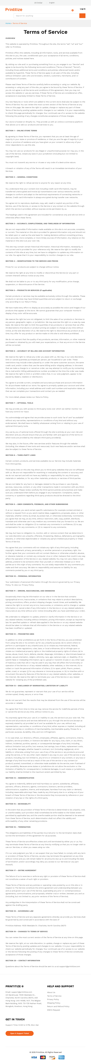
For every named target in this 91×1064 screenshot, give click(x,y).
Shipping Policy (53, 1003)
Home (8, 23)
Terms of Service (54, 996)
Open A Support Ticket (19, 1033)
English (52, 2)
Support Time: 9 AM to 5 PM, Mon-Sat (22, 1025)
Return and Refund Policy (58, 1006)
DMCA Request (53, 1010)
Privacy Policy (53, 999)
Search (82, 15)
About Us (51, 992)
